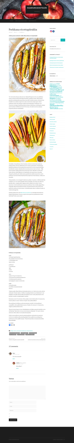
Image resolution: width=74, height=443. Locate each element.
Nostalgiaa (58, 98)
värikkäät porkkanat (30, 334)
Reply (14, 358)
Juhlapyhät (53, 90)
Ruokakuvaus (23, 330)
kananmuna (53, 91)
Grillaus (59, 85)
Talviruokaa (54, 108)
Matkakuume (52, 135)
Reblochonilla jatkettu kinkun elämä (56, 65)
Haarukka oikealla (53, 121)
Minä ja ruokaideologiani (21, 20)
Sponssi (56, 107)
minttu (15, 32)
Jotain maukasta (53, 126)
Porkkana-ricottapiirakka (23, 29)
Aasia (51, 84)
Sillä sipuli (51, 137)
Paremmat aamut (54, 100)
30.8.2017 (11, 32)
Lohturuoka (52, 97)
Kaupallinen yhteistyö (55, 92)
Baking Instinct (52, 117)
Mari (14, 353)
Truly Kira (51, 146)
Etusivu (11, 20)
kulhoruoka (53, 94)
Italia (57, 88)
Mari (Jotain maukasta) (26, 192)
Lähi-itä (57, 97)
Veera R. (51, 148)
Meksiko (61, 97)
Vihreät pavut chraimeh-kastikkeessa (56, 67)
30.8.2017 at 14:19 (16, 354)
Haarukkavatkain (37, 8)
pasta (59, 100)
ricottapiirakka (13, 334)
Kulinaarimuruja (53, 133)
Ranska (62, 101)
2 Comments (21, 32)
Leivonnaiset (18, 330)
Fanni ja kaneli (52, 119)
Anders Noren (60, 439)
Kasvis (15, 330)
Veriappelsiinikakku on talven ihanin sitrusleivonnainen (56, 58)
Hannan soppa (52, 123)
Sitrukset (52, 107)
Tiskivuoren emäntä (53, 144)
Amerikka (54, 83)
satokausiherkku (21, 334)
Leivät (60, 95)
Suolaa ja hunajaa (53, 142)
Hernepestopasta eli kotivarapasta (56, 62)
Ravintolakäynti (53, 102)
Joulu (60, 88)
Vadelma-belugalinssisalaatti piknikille (16, 339)
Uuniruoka (60, 108)
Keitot (61, 92)
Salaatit (52, 104)
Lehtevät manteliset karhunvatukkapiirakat (36, 339)
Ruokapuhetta (60, 102)
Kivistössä (52, 130)
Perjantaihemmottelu (55, 101)
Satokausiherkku (30, 330)
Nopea (52, 98)
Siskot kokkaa (52, 139)
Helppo (12, 330)
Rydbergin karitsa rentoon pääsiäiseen (57, 60)
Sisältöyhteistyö (32, 20)
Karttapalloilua (52, 128)
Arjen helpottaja (55, 84)
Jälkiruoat (60, 90)
